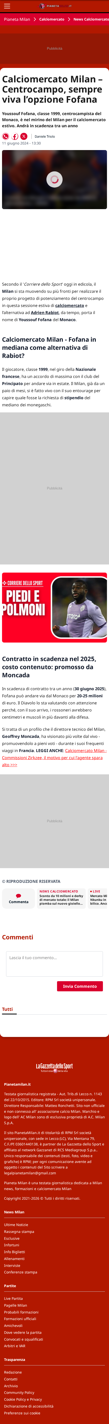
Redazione (13, 1372)
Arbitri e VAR (14, 1345)
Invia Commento (80, 986)
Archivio (11, 1385)
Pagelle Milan (15, 1305)
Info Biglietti (14, 1251)
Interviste (12, 1265)
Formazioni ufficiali (20, 1318)
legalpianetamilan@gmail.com (30, 1173)
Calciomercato (51, 19)
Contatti (10, 1379)
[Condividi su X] (23, 136)
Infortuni (11, 1245)
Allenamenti (14, 1258)
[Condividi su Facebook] (14, 136)
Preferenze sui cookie (22, 1413)
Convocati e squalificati (23, 1339)
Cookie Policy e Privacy (23, 1399)
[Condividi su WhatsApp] (5, 136)
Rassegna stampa (19, 1231)
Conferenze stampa (20, 1272)
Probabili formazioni (21, 1312)
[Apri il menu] (7, 6)
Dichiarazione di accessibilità (28, 1406)
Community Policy (19, 1392)
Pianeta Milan (17, 19)
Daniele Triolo (45, 136)
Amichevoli (13, 1325)
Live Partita (13, 1298)
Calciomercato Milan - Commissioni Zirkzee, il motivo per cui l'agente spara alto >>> (54, 758)
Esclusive (12, 1238)
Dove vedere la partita (23, 1332)
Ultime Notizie (16, 1224)
